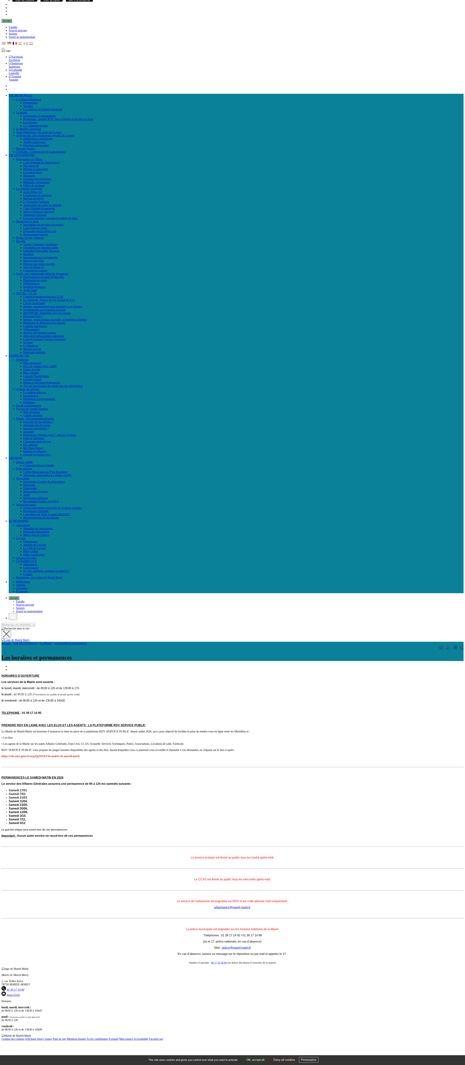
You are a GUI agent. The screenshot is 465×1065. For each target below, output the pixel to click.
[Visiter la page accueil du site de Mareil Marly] (15, 640)
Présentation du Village (29, 159)
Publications (23, 581)
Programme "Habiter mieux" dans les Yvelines (49, 435)
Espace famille (24, 462)
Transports (29, 175)
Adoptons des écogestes (37, 425)
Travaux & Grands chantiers (32, 408)
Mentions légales (76, 1038)
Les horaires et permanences (39, 115)
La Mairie (21, 112)
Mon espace (126, 1038)
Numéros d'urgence (34, 286)
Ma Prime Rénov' (33, 448)
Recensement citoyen (35, 234)
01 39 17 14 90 (15, 989)
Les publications (32, 172)
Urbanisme (22, 359)
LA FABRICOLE (26, 561)
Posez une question (34, 352)
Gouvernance (31, 567)
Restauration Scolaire (35, 491)
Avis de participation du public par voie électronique (53, 385)
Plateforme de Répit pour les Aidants (44, 322)
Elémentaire (30, 488)
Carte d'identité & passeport (39, 208)
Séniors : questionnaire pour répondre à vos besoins (52, 306)
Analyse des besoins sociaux (39, 332)
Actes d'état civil (32, 192)
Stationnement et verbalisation (40, 257)
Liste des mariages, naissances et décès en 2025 (50, 218)
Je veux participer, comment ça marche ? (46, 570)
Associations (23, 525)
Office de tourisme (34, 185)
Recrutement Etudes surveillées (41, 501)
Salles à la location (34, 554)
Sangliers (28, 254)
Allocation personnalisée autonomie (43, 335)
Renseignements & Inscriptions (41, 517)
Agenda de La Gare (34, 544)
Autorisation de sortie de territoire (42, 205)
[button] (455, 647)
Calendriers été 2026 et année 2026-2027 (46, 514)
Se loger (28, 342)
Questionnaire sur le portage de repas (44, 309)
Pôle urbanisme (32, 363)
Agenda (20, 584)
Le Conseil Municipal (28, 99)
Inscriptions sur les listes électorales (43, 224)
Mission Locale (32, 349)
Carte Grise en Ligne (35, 228)
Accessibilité (141, 1038)
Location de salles (26, 557)
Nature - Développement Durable (35, 418)
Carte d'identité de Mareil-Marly (41, 162)
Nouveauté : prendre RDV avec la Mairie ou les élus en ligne (58, 119)
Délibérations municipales (38, 138)
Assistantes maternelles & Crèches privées (47, 475)
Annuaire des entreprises (37, 178)
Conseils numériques (35, 326)
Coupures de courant (35, 270)
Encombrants (30, 395)
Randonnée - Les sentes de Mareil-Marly (39, 577)
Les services (30, 122)
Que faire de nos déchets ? (38, 421)
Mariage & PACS (33, 198)
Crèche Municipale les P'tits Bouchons (45, 471)
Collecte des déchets (27, 389)
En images (22, 591)
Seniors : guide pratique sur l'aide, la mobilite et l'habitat (55, 319)
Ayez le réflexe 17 (33, 267)
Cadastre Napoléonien (36, 376)
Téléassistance (31, 329)
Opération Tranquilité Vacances (41, 250)
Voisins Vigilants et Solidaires (40, 244)
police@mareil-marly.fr (236, 947)
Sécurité (20, 241)
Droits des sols (31, 369)
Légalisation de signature (37, 195)
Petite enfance (24, 468)
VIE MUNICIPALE (25, 643)
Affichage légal (34, 1038)
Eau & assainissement (28, 405)
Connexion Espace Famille (38, 465)
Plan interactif (31, 165)
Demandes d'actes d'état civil (39, 231)
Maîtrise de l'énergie (34, 451)
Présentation (30, 102)
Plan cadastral (31, 372)
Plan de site (59, 1038)
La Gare (20, 538)
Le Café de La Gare (34, 548)
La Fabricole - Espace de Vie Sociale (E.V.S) (49, 300)
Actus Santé (30, 290)
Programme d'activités (35, 511)
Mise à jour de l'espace (36, 534)
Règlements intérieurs (35, 498)
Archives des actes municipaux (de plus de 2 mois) (45, 135)
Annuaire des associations (38, 528)
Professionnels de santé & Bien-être (43, 277)
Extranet (113, 1038)
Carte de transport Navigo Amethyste (44, 339)
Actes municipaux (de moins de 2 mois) (38, 132)
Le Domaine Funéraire (36, 201)
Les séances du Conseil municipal (42, 109)
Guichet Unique (32, 379)
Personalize (308, 1059)
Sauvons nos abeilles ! (36, 428)
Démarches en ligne (27, 221)
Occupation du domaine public (40, 247)
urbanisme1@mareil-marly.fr (232, 907)
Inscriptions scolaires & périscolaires (44, 481)
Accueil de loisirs (26, 504)
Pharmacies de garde (35, 280)
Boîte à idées (30, 551)
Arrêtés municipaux (34, 142)
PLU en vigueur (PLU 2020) (39, 366)
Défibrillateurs (31, 283)
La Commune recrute (35, 125)
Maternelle (29, 485)
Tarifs (26, 494)
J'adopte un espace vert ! (37, 454)
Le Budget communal (28, 128)
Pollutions (29, 402)
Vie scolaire (22, 478)
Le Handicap (30, 345)
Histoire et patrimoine (35, 169)
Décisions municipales (36, 145)
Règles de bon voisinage (30, 237)
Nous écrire (13, 994)
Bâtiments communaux (36, 182)
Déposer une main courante (39, 264)
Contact (27, 574)
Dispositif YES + (33, 316)
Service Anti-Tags (33, 260)
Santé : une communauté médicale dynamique (42, 273)
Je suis (7, 20)
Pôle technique (31, 412)
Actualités (21, 588)
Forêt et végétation (34, 438)
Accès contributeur (97, 1038)
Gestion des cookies (12, 1038)
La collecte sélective (34, 392)
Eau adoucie (30, 444)
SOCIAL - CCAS (26, 293)
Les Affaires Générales (29, 188)
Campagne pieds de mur (37, 441)
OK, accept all (255, 1059)
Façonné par (156, 1038)
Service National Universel (38, 211)
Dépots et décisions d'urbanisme (41, 382)
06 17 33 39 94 (219, 962)
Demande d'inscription (36, 531)
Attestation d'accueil (34, 214)
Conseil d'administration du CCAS (43, 296)
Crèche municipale (34, 303)
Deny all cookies (284, 1059)
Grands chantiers (33, 415)
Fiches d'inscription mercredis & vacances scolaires (52, 507)
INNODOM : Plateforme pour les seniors (47, 313)
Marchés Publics (25, 148)
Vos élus (28, 106)
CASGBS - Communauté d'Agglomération (40, 151)
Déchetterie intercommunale (39, 399)
